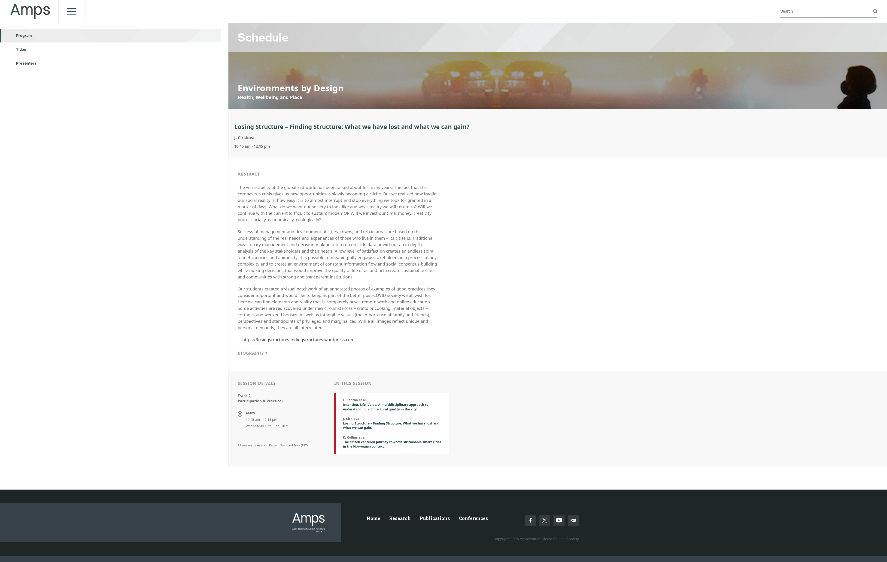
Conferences (473, 518)
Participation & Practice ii (261, 401)
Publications (435, 518)
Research (400, 518)
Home (373, 518)
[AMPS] (30, 16)
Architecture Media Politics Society (549, 539)
